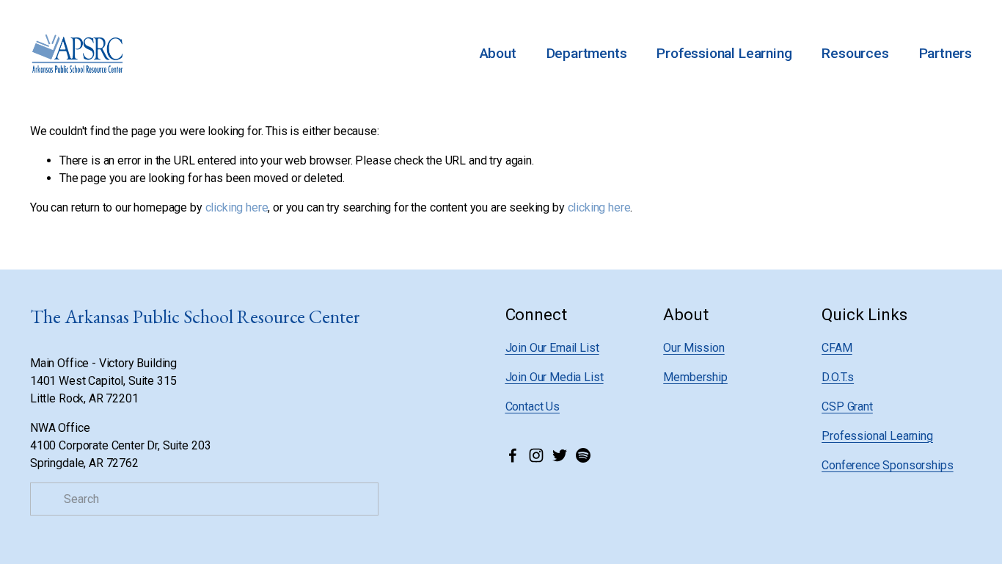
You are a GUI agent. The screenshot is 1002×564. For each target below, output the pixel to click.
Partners (945, 53)
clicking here (236, 207)
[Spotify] (583, 455)
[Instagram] (536, 455)
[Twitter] (559, 455)
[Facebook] (512, 455)
